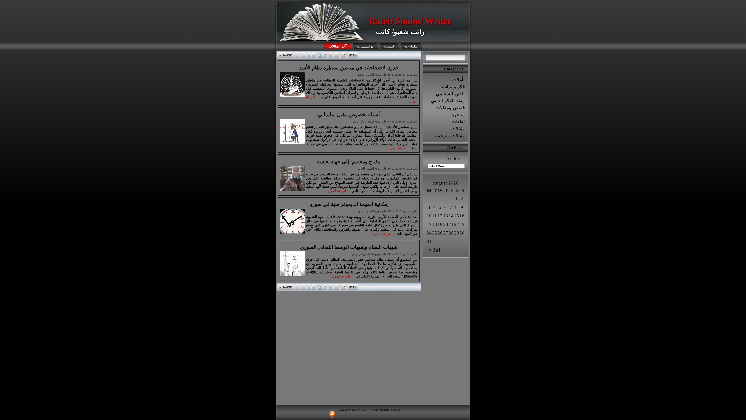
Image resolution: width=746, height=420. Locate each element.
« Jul (434, 250)
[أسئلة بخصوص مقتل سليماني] (293, 143)
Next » (353, 54)
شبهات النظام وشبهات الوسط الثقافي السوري (348, 247)
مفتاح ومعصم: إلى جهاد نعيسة (349, 161)
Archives (455, 158)
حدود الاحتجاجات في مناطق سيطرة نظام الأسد (349, 68)
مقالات (458, 128)
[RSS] (332, 414)
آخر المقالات (338, 46)
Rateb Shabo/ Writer (410, 21)
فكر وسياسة (453, 86)
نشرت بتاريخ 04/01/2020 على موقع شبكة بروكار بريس (384, 121)
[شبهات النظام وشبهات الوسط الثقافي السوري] (293, 276)
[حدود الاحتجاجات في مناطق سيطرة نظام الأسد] (293, 97)
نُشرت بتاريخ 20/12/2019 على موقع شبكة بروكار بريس (384, 254)
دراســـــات (365, 46)
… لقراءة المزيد (399, 148)
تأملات (458, 79)
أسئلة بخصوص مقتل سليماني (349, 114)
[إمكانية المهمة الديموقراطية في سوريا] (293, 233)
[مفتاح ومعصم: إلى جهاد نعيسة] (293, 190)
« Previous (285, 54)
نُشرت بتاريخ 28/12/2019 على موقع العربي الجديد (387, 211)
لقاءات (458, 121)
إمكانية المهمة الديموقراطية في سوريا (349, 204)
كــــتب (389, 46)
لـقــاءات (411, 46)
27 (343, 54)
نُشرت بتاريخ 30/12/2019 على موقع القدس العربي (387, 168)
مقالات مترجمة (450, 135)
